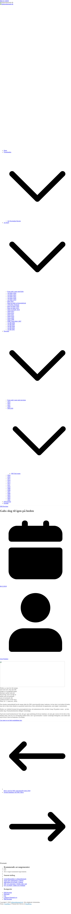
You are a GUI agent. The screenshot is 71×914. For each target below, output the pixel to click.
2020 (8, 406)
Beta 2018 (10, 301)
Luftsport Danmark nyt (10, 897)
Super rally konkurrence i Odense (13, 880)
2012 (8, 483)
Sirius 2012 (10, 313)
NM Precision (8, 899)
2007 (8, 491)
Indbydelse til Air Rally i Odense (13, 882)
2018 (8, 475)
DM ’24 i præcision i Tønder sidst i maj (15, 884)
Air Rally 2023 (11, 295)
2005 (8, 495)
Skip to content (4, 1)
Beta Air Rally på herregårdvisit (16, 303)
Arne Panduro (4, 659)
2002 (8, 500)
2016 (8, 477)
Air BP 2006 (11, 323)
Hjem (5, 150)
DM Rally (7, 894)
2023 (8, 401)
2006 (8, 493)
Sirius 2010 (10, 316)
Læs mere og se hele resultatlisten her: (11, 720)
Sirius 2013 (10, 311)
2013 (8, 482)
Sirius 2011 (10, 314)
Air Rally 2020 (11, 298)
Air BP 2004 (11, 326)
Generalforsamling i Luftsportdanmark (15, 879)
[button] (37, 219)
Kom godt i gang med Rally (15, 291)
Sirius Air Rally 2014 (13, 309)
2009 (8, 488)
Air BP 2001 (11, 329)
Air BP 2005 (11, 324)
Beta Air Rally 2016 (13, 306)
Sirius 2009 (10, 318)
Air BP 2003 (11, 328)
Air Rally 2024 (11, 293)
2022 (8, 403)
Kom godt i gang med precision (16, 400)
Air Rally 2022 (11, 296)
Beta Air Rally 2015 (13, 308)
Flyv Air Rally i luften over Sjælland (14, 885)
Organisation (7, 152)
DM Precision (4, 506)
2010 (8, 487)
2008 (8, 490)
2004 (8, 496)
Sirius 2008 (10, 319)
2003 (8, 498)
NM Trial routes (15, 473)
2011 (8, 485)
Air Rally (6, 222)
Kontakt (6, 503)
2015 (8, 478)
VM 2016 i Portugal (13, 305)
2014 (8, 480)
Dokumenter (7, 501)
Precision (6, 331)
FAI (5, 896)
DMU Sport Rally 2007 (14, 321)
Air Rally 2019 (11, 300)
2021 (8, 405)
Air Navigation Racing (14, 221)
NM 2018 (10, 408)
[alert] (35, 870)
